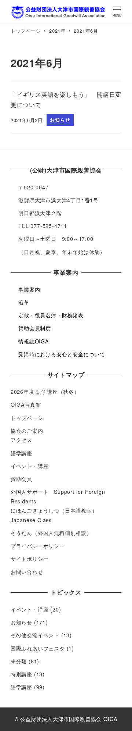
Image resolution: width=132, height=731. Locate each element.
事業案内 (29, 289)
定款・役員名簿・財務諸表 (51, 315)
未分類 (19, 661)
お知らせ (21, 622)
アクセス (21, 439)
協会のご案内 (27, 430)
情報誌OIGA (33, 341)
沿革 (23, 302)
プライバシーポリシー (38, 545)
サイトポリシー (30, 558)
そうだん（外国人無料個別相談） (51, 532)
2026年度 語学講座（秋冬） (45, 391)
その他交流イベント (35, 635)
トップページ (27, 417)
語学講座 (21, 453)
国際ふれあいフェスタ (38, 648)
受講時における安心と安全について (61, 354)
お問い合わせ (27, 571)
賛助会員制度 (34, 328)
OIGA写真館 (26, 404)
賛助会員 (21, 478)
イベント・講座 (30, 466)
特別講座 (21, 674)
